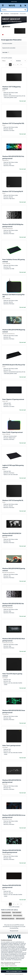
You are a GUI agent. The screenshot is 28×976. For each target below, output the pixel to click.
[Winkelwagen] (25, 5)
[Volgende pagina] (21, 64)
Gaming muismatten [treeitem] (7, 43)
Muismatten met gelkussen (8, 918)
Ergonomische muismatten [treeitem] (8, 48)
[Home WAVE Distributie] (12, 5)
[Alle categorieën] (2, 5)
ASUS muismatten (20, 918)
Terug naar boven (14, 930)
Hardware (6, 13)
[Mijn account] (20, 5)
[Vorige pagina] (7, 64)
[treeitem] (14, 52)
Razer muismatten (17, 912)
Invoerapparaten (14, 13)
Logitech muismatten (6, 915)
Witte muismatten (17, 915)
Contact (14, 1)
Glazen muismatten (6, 912)
